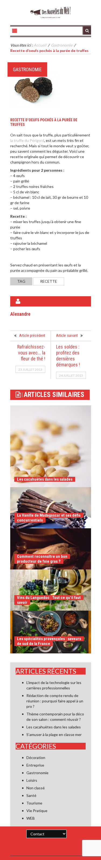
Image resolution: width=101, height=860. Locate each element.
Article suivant (67, 335)
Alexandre (20, 314)
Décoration (35, 757)
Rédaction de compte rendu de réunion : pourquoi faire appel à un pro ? (54, 701)
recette (48, 281)
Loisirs (31, 780)
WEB (30, 818)
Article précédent (32, 335)
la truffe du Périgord (27, 140)
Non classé (35, 788)
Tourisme (34, 803)
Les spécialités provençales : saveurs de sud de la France (49, 641)
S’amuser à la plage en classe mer (54, 734)
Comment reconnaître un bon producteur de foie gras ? (42, 559)
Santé (31, 795)
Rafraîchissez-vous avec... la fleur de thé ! (31, 352)
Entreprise (35, 765)
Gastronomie (27, 69)
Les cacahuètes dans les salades (44, 479)
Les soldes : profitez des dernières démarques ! (68, 355)
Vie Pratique (36, 810)
